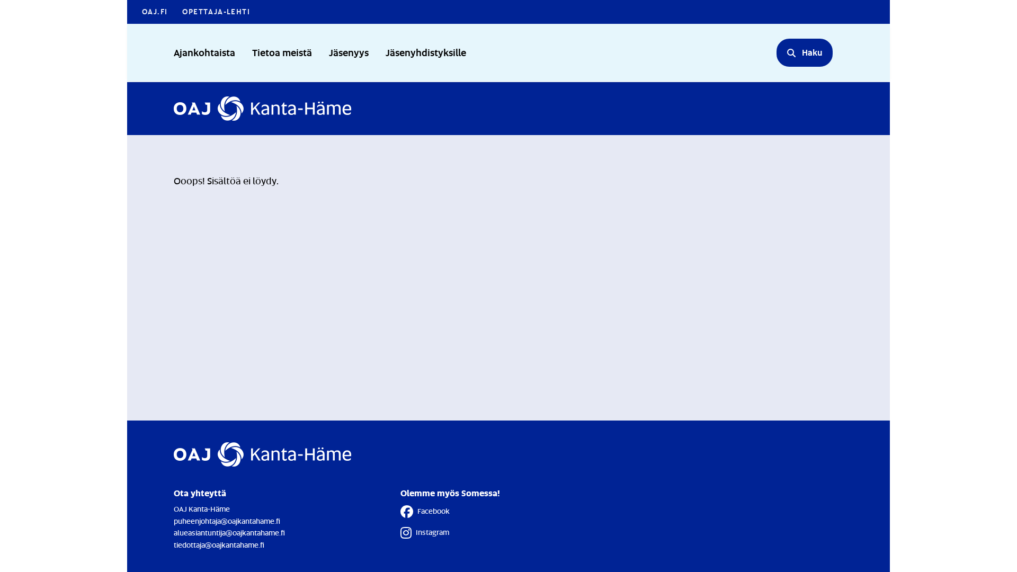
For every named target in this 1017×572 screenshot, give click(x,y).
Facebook (433, 511)
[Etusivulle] (262, 108)
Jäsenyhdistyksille (426, 52)
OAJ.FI (154, 11)
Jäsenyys (349, 52)
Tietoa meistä (282, 52)
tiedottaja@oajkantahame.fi (219, 545)
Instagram (432, 532)
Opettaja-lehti (216, 11)
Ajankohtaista (204, 52)
